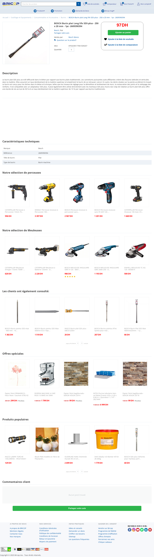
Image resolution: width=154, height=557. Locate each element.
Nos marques (15, 536)
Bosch (56, 30)
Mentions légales (17, 531)
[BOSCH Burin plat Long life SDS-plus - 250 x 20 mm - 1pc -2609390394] (26, 43)
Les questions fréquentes (79, 539)
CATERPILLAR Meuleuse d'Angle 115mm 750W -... (15, 269)
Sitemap (72, 536)
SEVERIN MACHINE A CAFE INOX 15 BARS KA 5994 (44, 394)
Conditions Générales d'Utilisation (48, 529)
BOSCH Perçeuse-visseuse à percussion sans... (76, 211)
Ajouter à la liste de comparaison (123, 45)
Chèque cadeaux (105, 542)
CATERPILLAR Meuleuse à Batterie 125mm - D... (45, 269)
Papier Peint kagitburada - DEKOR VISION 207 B (133, 394)
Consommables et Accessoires (46, 17)
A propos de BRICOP (18, 528)
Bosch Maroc (74, 37)
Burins (63, 17)
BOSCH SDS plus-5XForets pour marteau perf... (134, 458)
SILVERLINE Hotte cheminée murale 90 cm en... (76, 458)
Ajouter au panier (123, 32)
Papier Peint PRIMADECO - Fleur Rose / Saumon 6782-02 (16, 394)
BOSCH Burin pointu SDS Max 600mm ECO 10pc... (47, 330)
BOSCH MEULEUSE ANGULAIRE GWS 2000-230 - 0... (106, 269)
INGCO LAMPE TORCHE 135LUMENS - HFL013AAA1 (15, 458)
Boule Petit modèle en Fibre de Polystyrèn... (47, 458)
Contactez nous (16, 534)
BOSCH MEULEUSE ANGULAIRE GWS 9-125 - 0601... (77, 269)
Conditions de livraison (48, 536)
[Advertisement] (77, 116)
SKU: (56, 46)
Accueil (5, 17)
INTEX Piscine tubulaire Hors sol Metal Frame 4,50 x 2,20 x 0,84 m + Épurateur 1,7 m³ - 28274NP (104, 396)
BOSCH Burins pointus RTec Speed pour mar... (105, 330)
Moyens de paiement (47, 541)
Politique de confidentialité (50, 533)
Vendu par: (58, 37)
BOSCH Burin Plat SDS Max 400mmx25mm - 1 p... (135, 330)
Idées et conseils (75, 528)
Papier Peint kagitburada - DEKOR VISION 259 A (74, 394)
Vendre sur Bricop (105, 528)
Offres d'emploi (104, 536)
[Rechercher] (79, 4)
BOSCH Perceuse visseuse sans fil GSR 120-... (104, 211)
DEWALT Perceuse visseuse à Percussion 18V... (46, 211)
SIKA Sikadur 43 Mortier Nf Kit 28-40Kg (106, 458)
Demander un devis (77, 531)
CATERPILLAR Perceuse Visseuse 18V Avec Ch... (133, 211)
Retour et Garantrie (47, 539)
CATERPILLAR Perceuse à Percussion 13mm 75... (15, 211)
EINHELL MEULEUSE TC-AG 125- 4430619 (134, 269)
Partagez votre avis (61, 33)
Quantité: (58, 49)
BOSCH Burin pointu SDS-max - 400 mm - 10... (17, 330)
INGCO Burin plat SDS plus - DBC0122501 (76, 330)
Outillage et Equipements (21, 17)
